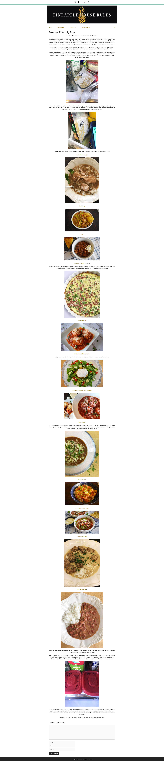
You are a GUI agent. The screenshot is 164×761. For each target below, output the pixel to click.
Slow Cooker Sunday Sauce (82, 508)
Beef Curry (82, 206)
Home (50, 27)
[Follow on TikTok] (85, 2)
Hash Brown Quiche (79, 263)
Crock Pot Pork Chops (82, 155)
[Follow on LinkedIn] (81, 2)
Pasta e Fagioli (82, 422)
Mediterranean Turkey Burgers (82, 353)
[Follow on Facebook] (78, 2)
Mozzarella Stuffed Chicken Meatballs (82, 390)
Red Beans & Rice (81, 589)
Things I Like (73, 27)
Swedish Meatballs (82, 536)
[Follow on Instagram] (75, 2)
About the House (86, 27)
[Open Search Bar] (115, 27)
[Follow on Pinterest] (88, 2)
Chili (82, 234)
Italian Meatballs (82, 320)
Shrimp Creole (81, 479)
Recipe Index (61, 27)
